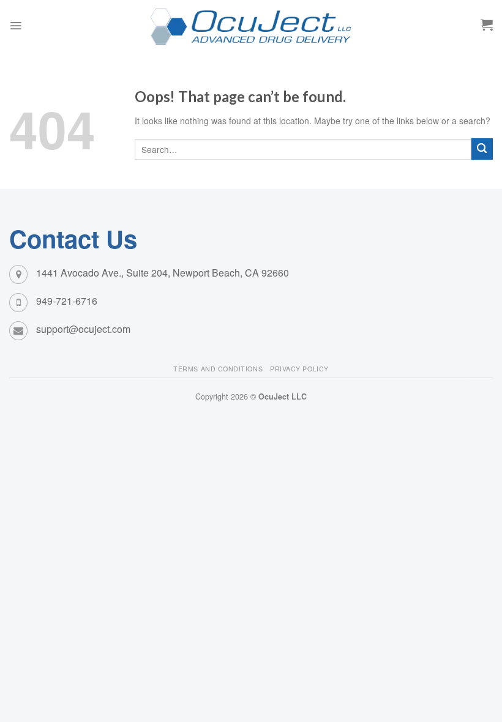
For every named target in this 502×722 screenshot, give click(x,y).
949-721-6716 (66, 301)
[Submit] (482, 149)
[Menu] (15, 26)
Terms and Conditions (218, 368)
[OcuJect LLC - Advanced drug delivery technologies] (251, 25)
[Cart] (487, 24)
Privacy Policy (299, 368)
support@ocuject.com (83, 329)
